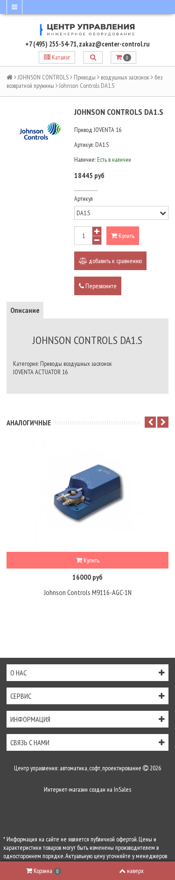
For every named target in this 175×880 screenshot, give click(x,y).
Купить (125, 236)
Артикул (83, 198)
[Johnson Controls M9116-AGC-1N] (87, 496)
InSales (122, 789)
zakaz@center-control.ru (114, 44)
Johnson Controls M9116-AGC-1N (88, 592)
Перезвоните (100, 286)
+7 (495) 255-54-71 (51, 44)
